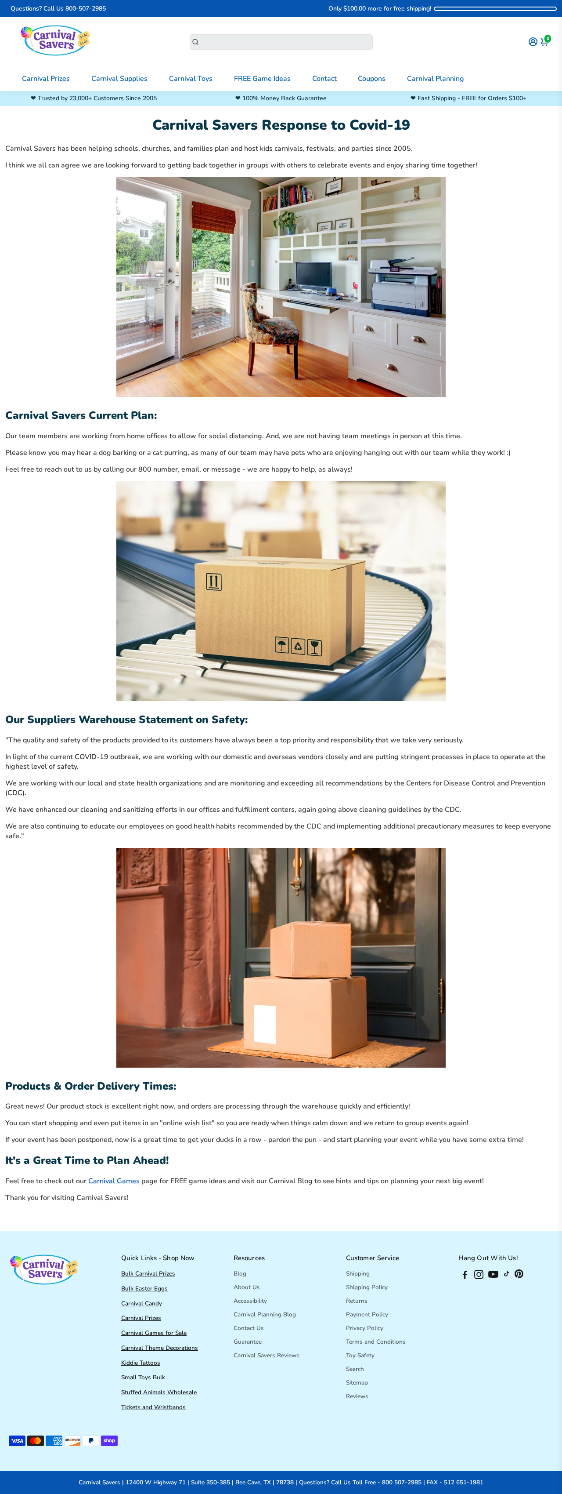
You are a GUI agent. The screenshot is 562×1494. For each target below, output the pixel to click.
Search (355, 1369)
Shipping (358, 1273)
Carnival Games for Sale (154, 1333)
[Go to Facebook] (465, 1276)
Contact (324, 79)
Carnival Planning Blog (265, 1314)
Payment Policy (367, 1314)
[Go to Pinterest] (519, 1276)
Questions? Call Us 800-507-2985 (58, 8)
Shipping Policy (367, 1287)
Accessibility (250, 1301)
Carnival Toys (191, 79)
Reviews (357, 1396)
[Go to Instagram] (478, 1276)
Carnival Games (114, 1181)
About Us (247, 1287)
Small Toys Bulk (143, 1377)
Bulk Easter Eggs (144, 1288)
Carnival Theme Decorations (159, 1348)
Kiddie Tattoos (140, 1363)
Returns (356, 1301)
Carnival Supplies (119, 79)
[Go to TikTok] (506, 1276)
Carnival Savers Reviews (266, 1355)
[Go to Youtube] (493, 1276)
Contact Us (249, 1328)
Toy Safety (360, 1355)
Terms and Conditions (376, 1342)
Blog (240, 1273)
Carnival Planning (435, 79)
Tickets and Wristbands (153, 1407)
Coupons (371, 79)
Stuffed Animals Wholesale (159, 1392)
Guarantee (248, 1342)
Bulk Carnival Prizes (148, 1273)
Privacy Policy (364, 1328)
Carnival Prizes (46, 79)
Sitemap (357, 1382)
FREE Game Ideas (262, 79)
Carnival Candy (141, 1303)
